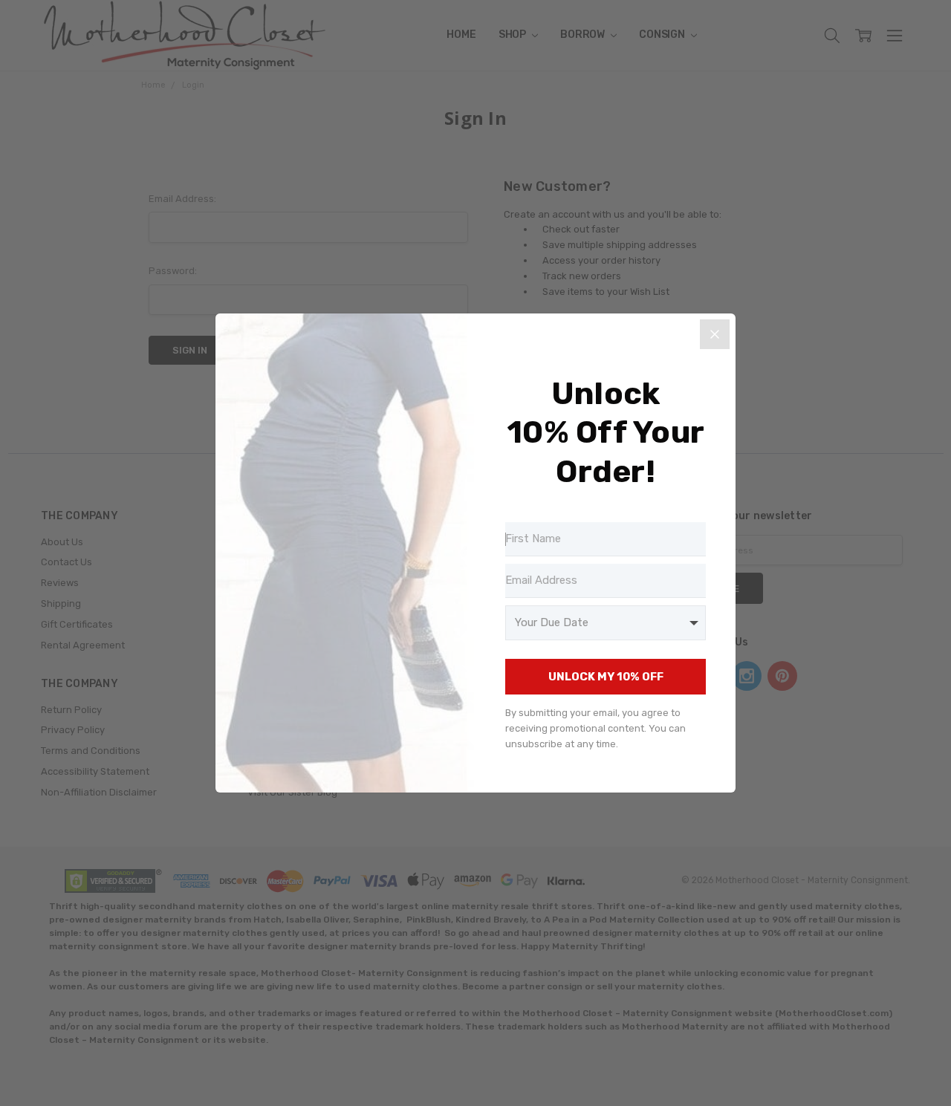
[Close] (715, 334)
